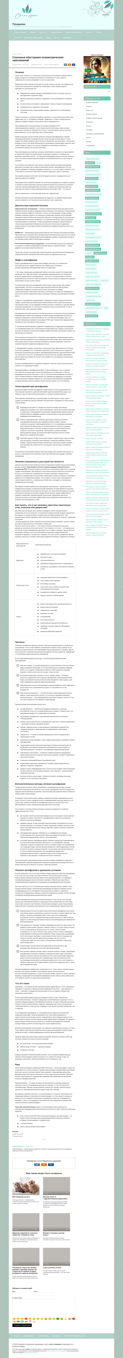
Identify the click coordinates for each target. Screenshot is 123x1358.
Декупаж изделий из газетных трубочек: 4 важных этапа (25, 1234)
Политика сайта (43, 1336)
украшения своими (92, 304)
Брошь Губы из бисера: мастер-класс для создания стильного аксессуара (96, 422)
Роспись (99, 32)
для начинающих (92, 198)
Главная (17, 1336)
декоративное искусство (94, 194)
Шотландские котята (21, 1197)
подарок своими (100, 253)
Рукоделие (19, 24)
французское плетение (93, 308)
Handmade (106, 15)
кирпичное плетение (93, 210)
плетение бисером (92, 245)
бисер (99, 163)
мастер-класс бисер (92, 222)
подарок (88, 253)
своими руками (91, 269)
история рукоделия (92, 206)
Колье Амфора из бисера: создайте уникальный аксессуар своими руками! (97, 527)
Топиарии (17, 38)
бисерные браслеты (92, 171)
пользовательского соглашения (56, 1351)
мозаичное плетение (93, 229)
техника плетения (92, 288)
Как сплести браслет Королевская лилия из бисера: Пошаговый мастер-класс (97, 347)
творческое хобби (91, 280)
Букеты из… (43, 32)
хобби (106, 308)
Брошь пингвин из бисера (94, 438)
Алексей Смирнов (18, 1146)
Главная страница (20, 32)
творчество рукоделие (93, 284)
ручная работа (91, 265)
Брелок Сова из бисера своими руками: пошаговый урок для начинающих (96, 403)
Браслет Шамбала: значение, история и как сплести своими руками (96, 379)
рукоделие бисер (92, 261)
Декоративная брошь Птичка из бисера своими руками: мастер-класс (97, 455)
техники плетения (92, 292)
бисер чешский (91, 182)
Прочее (56, 38)
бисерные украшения (93, 174)
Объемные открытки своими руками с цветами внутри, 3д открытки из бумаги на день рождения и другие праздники (25, 1270)
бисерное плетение (92, 167)
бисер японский (91, 186)
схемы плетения (91, 273)
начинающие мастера (93, 237)
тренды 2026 (90, 300)
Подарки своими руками (73, 32)
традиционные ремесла (93, 296)
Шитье (48, 38)
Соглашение (56, 1336)
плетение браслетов (93, 249)
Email (35, 1291)
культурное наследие (93, 214)
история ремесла (91, 202)
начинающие (90, 233)
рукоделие (89, 257)
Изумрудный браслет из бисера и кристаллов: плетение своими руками (97, 372)
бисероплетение (91, 178)
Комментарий (17, 1298)
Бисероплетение (56, 32)
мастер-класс (90, 218)
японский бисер (91, 316)
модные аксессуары (92, 225)
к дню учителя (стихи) (52, 1268)
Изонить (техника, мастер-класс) (54, 1234)
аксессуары (90, 163)
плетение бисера (91, 241)
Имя (13, 1291)
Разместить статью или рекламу (75, 1336)
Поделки (33, 32)
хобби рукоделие (91, 312)
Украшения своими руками (33, 38)
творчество (104, 280)
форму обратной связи (30, 1352)
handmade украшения (92, 159)
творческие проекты (92, 276)
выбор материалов (92, 190)
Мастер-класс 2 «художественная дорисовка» (55, 1198)
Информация (67, 38)
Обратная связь (28, 1336)
